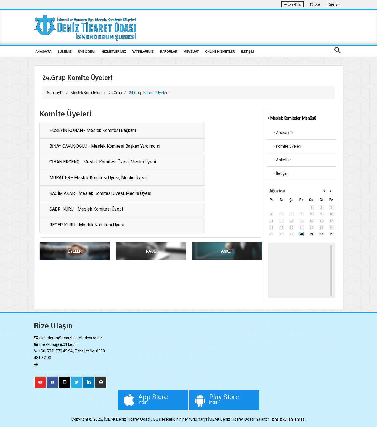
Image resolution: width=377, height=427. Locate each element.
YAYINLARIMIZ (143, 52)
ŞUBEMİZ (65, 52)
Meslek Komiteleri (86, 93)
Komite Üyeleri (288, 146)
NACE (151, 251)
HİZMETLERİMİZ (114, 52)
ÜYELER (75, 251)
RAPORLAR (168, 52)
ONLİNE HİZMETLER (220, 52)
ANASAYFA (43, 52)
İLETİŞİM (247, 52)
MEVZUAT (191, 52)
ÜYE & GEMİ (86, 52)
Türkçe (315, 4)
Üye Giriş (294, 4)
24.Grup (115, 93)
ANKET (227, 251)
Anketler (283, 160)
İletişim (282, 173)
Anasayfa (55, 93)
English (333, 4)
